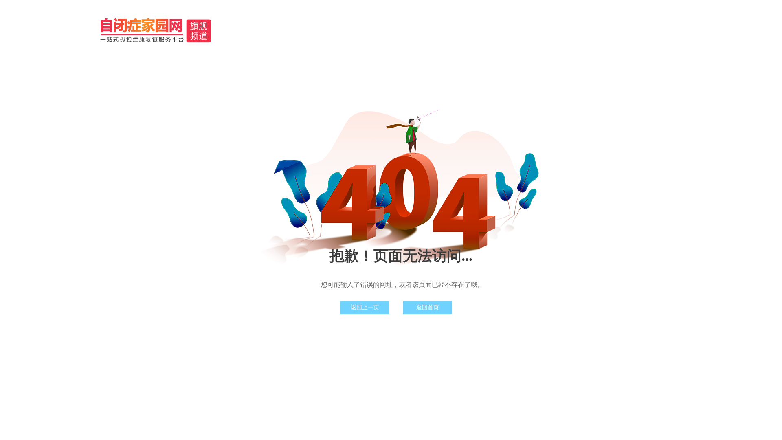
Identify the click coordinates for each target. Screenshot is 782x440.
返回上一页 (365, 307)
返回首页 (427, 307)
